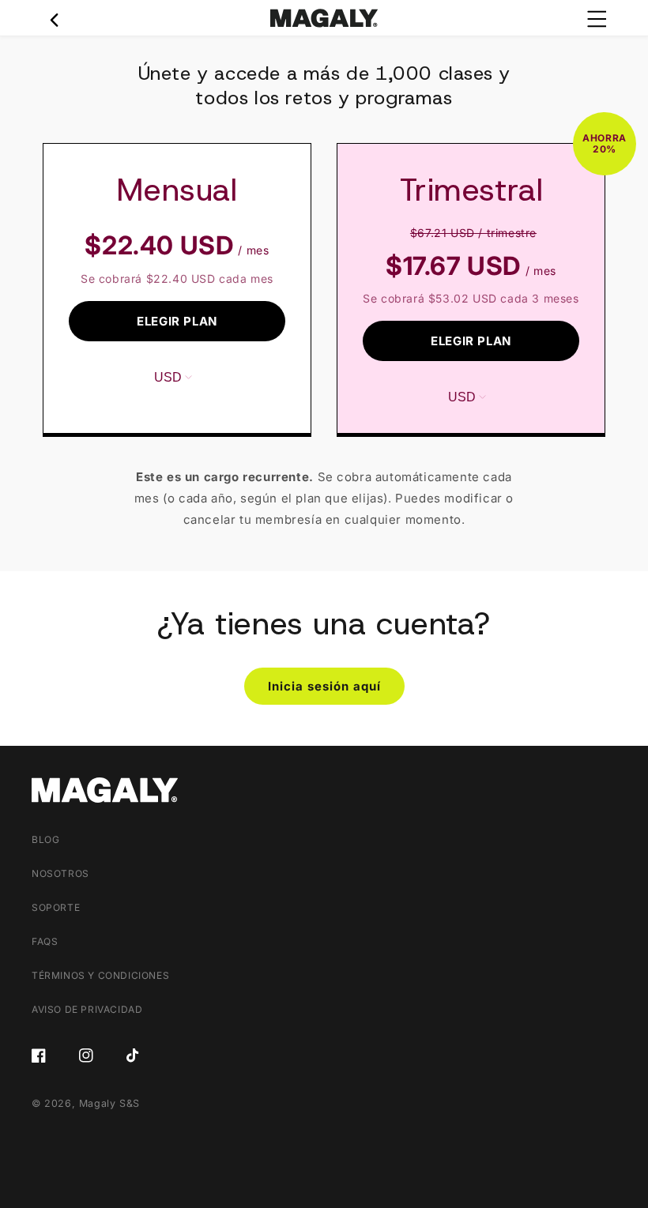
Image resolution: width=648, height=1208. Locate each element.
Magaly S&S (109, 1103)
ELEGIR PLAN (177, 321)
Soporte (56, 907)
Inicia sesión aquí (324, 686)
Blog (45, 839)
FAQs (45, 941)
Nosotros (60, 873)
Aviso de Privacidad (87, 1009)
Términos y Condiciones (100, 975)
